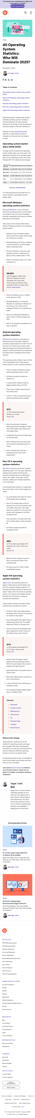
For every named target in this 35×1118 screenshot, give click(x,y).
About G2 (5, 1057)
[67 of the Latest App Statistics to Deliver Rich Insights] (17, 836)
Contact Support (7, 1077)
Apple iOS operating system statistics (16, 110)
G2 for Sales (5, 964)
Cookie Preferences (25, 1099)
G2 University (6, 1023)
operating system (20, 131)
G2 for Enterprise (7, 968)
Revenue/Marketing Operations (11, 958)
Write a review (11, 1087)
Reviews (4, 994)
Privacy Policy (8, 1099)
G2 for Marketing (7, 961)
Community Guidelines (6, 1096)
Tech (4, 40)
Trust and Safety (7, 1035)
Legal (3, 1032)
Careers (4, 1066)
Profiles (4, 988)
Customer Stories (7, 1026)
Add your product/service (11, 1083)
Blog (3, 1020)
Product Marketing (7, 955)
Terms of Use (31, 1096)
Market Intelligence (7, 1000)
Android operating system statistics (15, 103)
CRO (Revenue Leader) (8, 946)
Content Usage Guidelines (24, 1103)
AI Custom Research (8, 984)
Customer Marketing (8, 952)
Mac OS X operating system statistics (16, 107)
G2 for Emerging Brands (9, 974)
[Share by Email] (12, 80)
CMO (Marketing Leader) (9, 943)
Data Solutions (6, 1009)
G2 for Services (6, 971)
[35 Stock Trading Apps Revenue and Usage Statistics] (17, 885)
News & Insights (7, 1063)
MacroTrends (15, 728)
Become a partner (7, 1043)
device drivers (17, 768)
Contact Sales (6, 1074)
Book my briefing (17, 6)
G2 (13, 416)
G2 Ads (4, 1006)
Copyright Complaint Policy (11, 1103)
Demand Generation (8, 949)
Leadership (5, 1060)
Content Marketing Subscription (12, 1003)
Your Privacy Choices (16, 1106)
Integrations (6, 1046)
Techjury (13, 724)
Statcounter (20, 188)
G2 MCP (4, 991)
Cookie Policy (16, 1099)
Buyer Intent (5, 997)
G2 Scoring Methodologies (20, 1096)
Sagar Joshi (14, 73)
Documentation (7, 1029)
